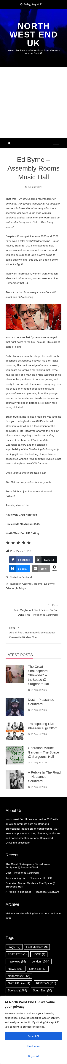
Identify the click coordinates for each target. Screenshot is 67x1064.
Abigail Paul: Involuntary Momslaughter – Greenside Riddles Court (33, 632)
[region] (33, 1030)
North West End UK (33, 34)
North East (37, 968)
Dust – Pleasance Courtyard (22, 872)
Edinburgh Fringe (16, 588)
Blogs (14, 947)
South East (42, 990)
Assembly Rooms (32, 583)
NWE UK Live (19, 983)
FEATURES (17, 954)
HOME (39, 954)
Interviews (17, 961)
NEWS (15, 968)
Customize (33, 1046)
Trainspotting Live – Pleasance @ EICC (29, 878)
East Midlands (37, 947)
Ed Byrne (49, 583)
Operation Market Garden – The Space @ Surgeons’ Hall (43, 752)
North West (19, 976)
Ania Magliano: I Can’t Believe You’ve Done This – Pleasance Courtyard (36, 610)
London (40, 961)
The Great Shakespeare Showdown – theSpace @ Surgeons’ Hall (39, 675)
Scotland (27, 577)
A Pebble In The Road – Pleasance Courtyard (44, 777)
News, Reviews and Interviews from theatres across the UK (33, 52)
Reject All (33, 1056)
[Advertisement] (33, 102)
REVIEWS (46, 983)
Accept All (33, 1035)
